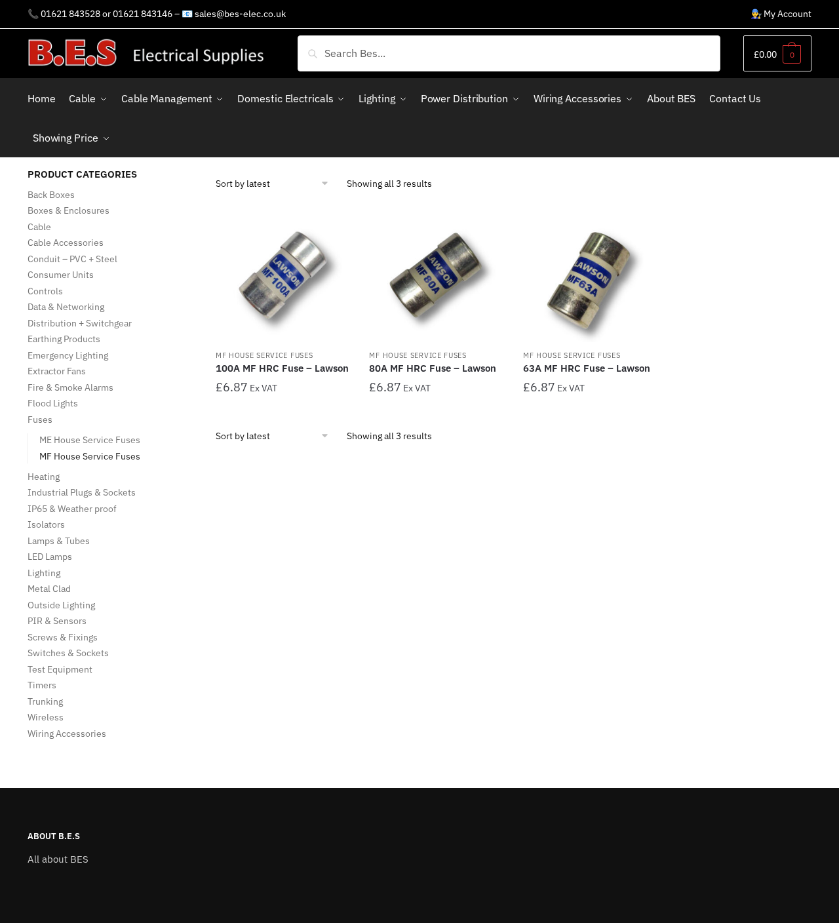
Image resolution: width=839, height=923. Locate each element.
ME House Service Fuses (89, 440)
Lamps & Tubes (59, 541)
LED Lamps (50, 556)
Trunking (45, 701)
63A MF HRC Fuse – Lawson (586, 368)
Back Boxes (51, 195)
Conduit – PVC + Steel (72, 259)
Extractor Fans (57, 371)
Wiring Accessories (67, 733)
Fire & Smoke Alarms (70, 387)
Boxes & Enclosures (68, 210)
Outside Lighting (61, 605)
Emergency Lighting (68, 355)
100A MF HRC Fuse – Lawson (282, 368)
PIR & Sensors (57, 621)
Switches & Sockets (68, 653)
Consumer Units (61, 275)
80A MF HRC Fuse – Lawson (432, 368)
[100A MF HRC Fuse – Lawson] (283, 275)
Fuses (40, 419)
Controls (45, 291)
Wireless (46, 717)
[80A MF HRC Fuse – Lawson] (436, 275)
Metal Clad (49, 589)
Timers (42, 685)
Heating (44, 476)
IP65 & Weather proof (72, 509)
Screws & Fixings (63, 637)
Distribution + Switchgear (80, 323)
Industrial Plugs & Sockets (82, 492)
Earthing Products (64, 339)
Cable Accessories (66, 242)
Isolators (46, 524)
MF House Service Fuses (264, 355)
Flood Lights (53, 403)
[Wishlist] (330, 228)
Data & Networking (66, 307)
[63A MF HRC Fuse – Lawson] (590, 275)
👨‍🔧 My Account (781, 14)
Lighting (44, 573)
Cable (39, 227)
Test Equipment (60, 669)
